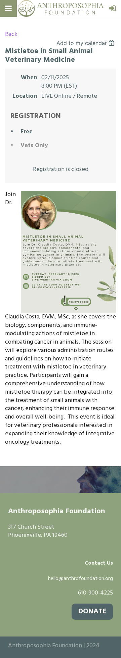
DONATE (92, 611)
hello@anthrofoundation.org (80, 578)
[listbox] (86, 43)
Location (24, 96)
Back (11, 34)
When (29, 78)
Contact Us (99, 563)
